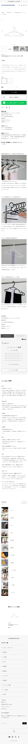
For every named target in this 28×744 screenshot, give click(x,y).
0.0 (19, 347)
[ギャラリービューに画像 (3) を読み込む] (16, 48)
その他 (4, 694)
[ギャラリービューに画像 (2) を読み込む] (10, 48)
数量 (2, 87)
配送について (4, 702)
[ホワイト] (4, 81)
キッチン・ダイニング (8, 647)
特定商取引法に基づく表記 (6, 704)
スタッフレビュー (21, 335)
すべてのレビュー (7, 335)
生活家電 (5, 680)
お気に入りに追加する (14, 97)
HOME (2, 12)
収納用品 (5, 671)
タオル (4, 661)
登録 (24, 723)
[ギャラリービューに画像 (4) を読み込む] (22, 48)
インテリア (5, 675)
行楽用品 (5, 652)
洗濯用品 (5, 666)
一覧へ (24, 502)
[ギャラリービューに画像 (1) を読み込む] (4, 48)
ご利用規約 (3, 700)
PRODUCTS (9, 12)
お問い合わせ (4, 708)
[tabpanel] (14, 619)
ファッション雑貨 (7, 685)
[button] (26, 5)
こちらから (3, 144)
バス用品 (5, 657)
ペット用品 (5, 689)
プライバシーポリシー (5, 706)
